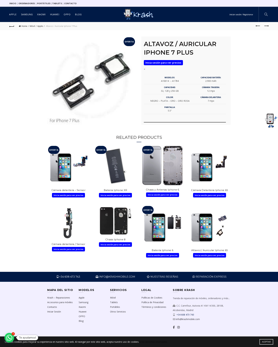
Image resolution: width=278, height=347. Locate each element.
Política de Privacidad (152, 302)
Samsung (27, 14)
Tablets (114, 302)
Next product (266, 26)
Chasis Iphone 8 (115, 239)
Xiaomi (41, 14)
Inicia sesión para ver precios (163, 62)
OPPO (67, 14)
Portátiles (115, 306)
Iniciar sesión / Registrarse (241, 14)
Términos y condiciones (153, 306)
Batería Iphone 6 (162, 250)
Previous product (258, 26)
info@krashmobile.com (188, 319)
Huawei (54, 14)
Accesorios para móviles (60, 302)
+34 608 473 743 (69, 276)
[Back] (12, 26)
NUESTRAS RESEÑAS (164, 276)
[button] (9, 338)
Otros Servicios (118, 311)
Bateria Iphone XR (115, 190)
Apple (13, 14)
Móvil (32, 26)
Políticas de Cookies (151, 297)
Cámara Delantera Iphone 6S (209, 190)
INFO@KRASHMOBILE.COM (117, 276)
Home (24, 26)
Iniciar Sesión (54, 311)
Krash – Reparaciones (58, 297)
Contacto (52, 306)
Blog (78, 14)
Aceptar (266, 341)
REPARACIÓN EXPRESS (211, 276)
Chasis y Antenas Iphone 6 (162, 189)
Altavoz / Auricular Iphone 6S (209, 250)
